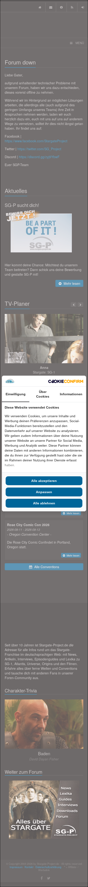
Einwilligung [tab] (16, 394)
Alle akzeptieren (44, 481)
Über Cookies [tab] (42, 394)
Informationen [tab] (71, 394)
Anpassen (44, 492)
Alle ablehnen (44, 503)
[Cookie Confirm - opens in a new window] (65, 381)
